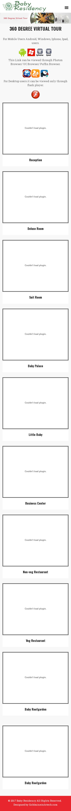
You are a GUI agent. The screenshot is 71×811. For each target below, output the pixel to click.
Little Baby (35, 434)
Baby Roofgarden (35, 709)
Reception (35, 160)
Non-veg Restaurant (35, 572)
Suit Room (35, 297)
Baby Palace (35, 366)
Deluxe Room (36, 228)
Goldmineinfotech (40, 804)
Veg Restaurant (35, 640)
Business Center (35, 503)
